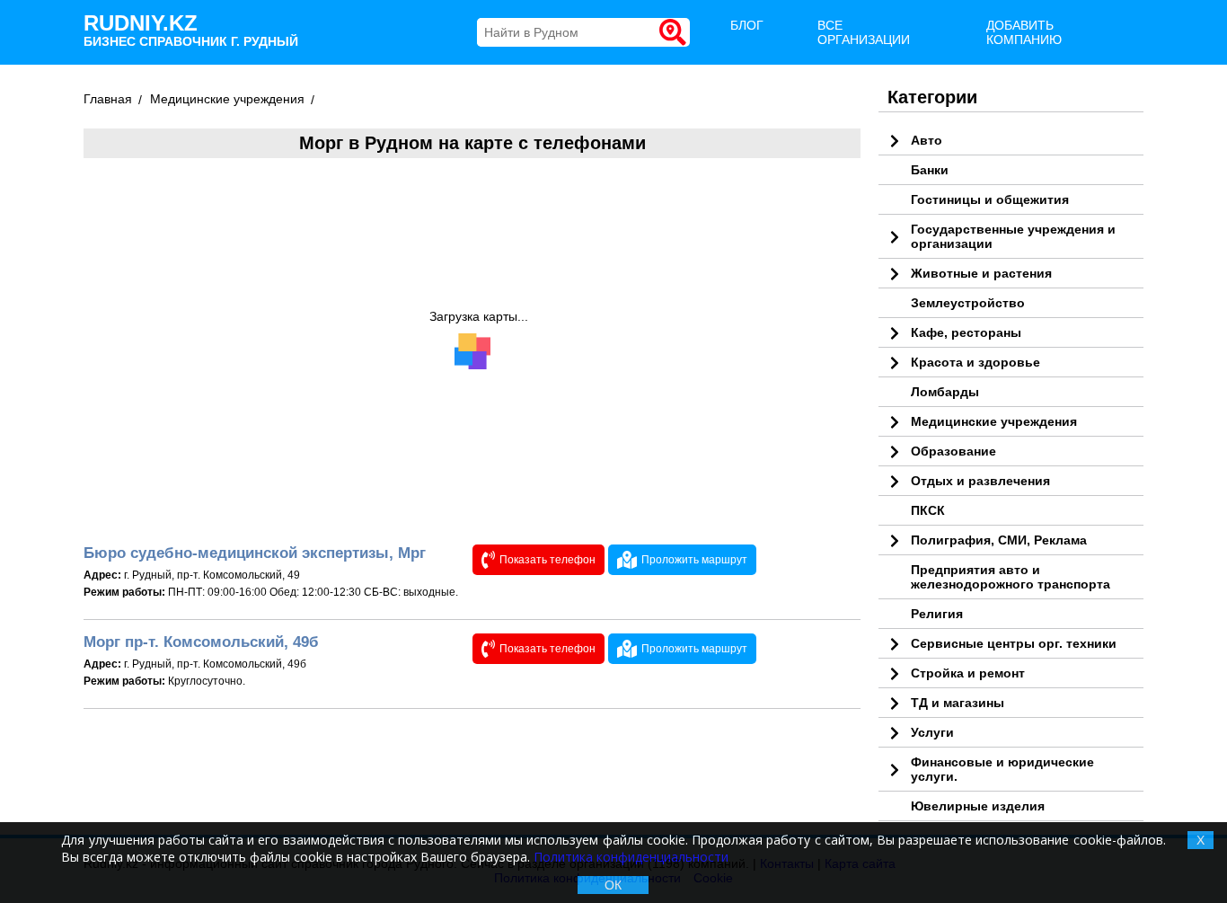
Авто (926, 140)
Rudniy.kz (191, 30)
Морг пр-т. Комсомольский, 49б (201, 642)
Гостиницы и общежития (990, 199)
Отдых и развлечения (980, 481)
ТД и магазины (957, 702)
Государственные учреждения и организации (1013, 236)
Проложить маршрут (694, 559)
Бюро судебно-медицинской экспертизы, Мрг (255, 553)
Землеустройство (968, 303)
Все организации (863, 32)
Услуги (932, 732)
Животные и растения (981, 273)
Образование (953, 451)
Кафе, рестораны (966, 332)
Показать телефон (547, 559)
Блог (747, 25)
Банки (930, 170)
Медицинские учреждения (994, 421)
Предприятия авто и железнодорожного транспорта (1010, 576)
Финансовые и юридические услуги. (1002, 769)
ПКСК (928, 510)
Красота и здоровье (975, 362)
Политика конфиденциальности (631, 856)
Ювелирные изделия (978, 806)
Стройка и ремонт (968, 673)
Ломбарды (945, 392)
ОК (613, 885)
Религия (937, 613)
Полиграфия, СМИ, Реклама (999, 540)
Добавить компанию (1024, 32)
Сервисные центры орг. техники (1014, 643)
